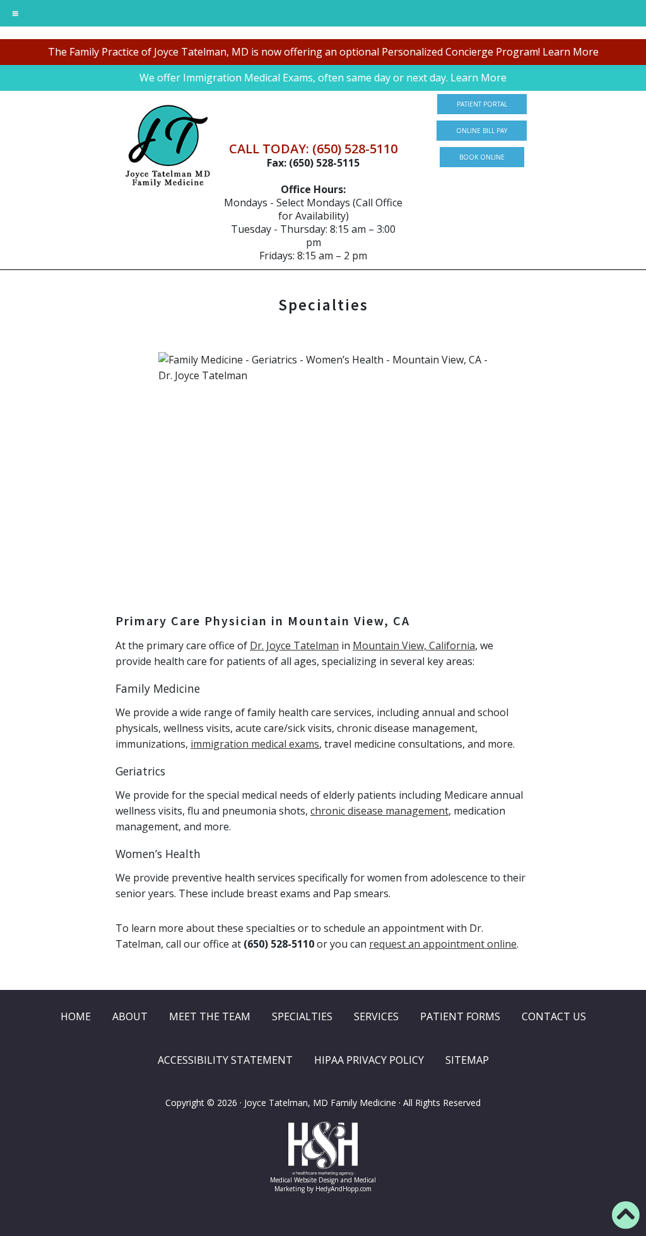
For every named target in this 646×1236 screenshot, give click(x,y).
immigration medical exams (255, 744)
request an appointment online (443, 944)
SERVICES (376, 1016)
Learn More (571, 52)
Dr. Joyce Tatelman (294, 645)
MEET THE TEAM (209, 1016)
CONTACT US (554, 1016)
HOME (76, 1016)
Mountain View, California (414, 645)
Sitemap (467, 1060)
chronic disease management (379, 811)
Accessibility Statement (225, 1060)
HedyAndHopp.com (343, 1188)
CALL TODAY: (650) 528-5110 (313, 148)
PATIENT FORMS (460, 1016)
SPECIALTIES (302, 1016)
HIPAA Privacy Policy (369, 1060)
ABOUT (130, 1016)
